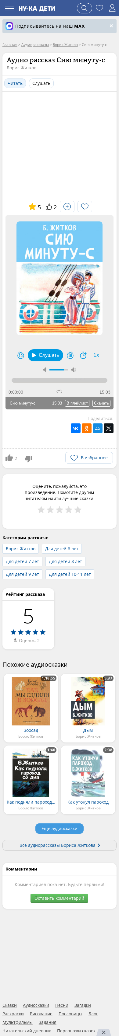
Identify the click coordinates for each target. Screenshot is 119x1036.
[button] (45, 355)
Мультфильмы (17, 1022)
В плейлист (77, 403)
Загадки (82, 1005)
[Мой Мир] (98, 428)
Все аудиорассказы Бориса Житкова (58, 845)
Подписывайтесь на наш (50, 26)
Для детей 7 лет (22, 561)
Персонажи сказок (76, 1031)
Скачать (101, 403)
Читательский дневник (26, 1031)
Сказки (9, 1005)
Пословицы (70, 1014)
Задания (47, 1022)
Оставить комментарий (59, 898)
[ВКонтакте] (76, 428)
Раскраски (13, 1014)
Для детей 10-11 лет (70, 574)
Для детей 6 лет (61, 548)
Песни (61, 1005)
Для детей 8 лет (65, 561)
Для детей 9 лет (22, 574)
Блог (93, 1014)
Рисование (41, 1014)
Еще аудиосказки (59, 828)
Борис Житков (21, 68)
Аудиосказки (36, 1005)
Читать (15, 83)
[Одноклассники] (87, 428)
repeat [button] (59, 391)
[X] (109, 428)
